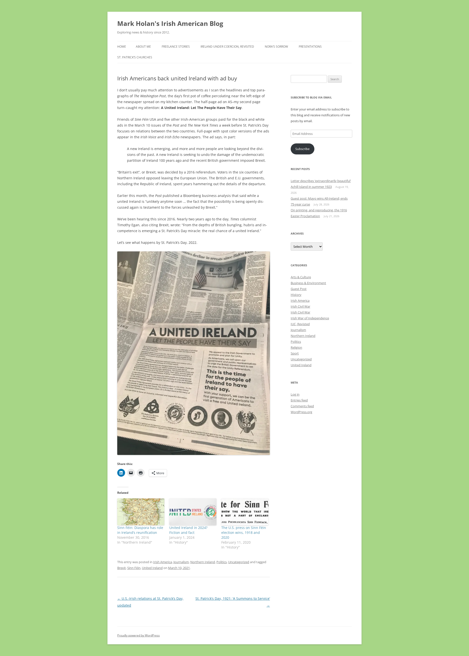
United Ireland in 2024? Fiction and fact (188, 530)
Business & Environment (308, 283)
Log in (295, 394)
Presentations (310, 46)
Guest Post (299, 289)
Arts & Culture (301, 277)
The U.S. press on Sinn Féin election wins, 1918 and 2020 (243, 532)
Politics (221, 562)
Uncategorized (238, 562)
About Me (143, 46)
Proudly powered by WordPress (138, 635)
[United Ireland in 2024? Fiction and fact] (192, 511)
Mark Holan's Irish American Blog (170, 23)
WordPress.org (301, 412)
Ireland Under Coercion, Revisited (227, 46)
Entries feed (299, 400)
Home (121, 46)
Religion (296, 347)
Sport (295, 353)
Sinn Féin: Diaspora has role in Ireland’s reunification (140, 530)
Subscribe (302, 149)
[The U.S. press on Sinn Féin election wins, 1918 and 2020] (244, 511)
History (296, 294)
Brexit (121, 568)
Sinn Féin (133, 568)
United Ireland (152, 568)
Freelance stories (176, 46)
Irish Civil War (300, 306)
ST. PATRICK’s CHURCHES (134, 57)
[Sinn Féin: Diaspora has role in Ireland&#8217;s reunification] (140, 511)
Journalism (181, 562)
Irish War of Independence (310, 318)
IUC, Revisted (300, 324)
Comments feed (302, 406)
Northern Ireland (202, 562)
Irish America (162, 562)
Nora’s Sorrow (276, 46)
